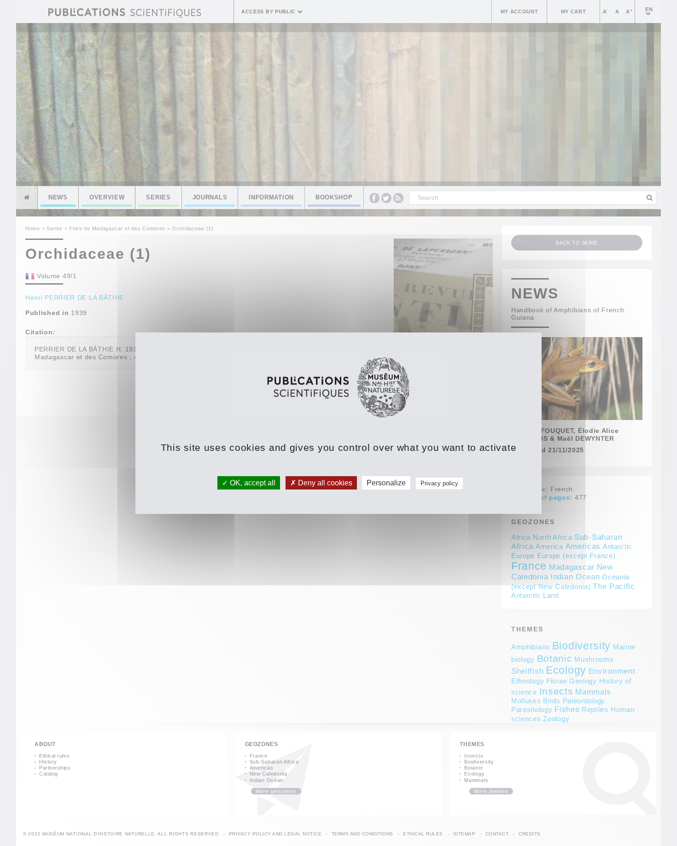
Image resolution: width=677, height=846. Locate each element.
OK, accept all (251, 482)
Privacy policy (439, 482)
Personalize (386, 482)
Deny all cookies (324, 482)
